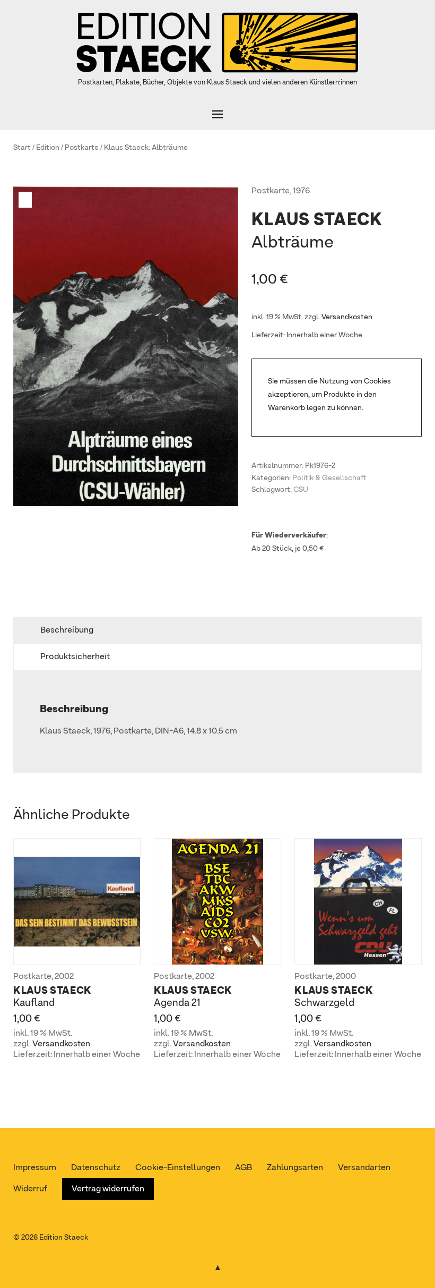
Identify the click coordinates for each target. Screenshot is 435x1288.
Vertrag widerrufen (108, 1189)
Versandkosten (346, 317)
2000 (346, 977)
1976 (301, 191)
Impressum (34, 1168)
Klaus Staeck (126, 147)
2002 (64, 977)
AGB (243, 1168)
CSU (300, 489)
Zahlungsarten (295, 1168)
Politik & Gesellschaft (329, 478)
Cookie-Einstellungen (177, 1168)
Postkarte (82, 147)
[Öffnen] (217, 114)
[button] (26, 200)
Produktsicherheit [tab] (75, 657)
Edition (47, 147)
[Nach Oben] (217, 1265)
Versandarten (364, 1168)
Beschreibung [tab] (66, 630)
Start (22, 147)
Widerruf (30, 1189)
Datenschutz (95, 1168)
